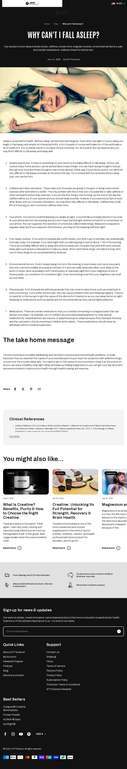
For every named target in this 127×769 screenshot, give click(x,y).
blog (56, 24)
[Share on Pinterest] (31, 389)
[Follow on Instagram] (13, 734)
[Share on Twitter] (23, 389)
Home (46, 24)
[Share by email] (39, 389)
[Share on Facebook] (15, 389)
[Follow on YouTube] (21, 734)
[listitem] (32, 3)
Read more (14, 436)
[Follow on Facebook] (5, 734)
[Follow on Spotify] (29, 734)
